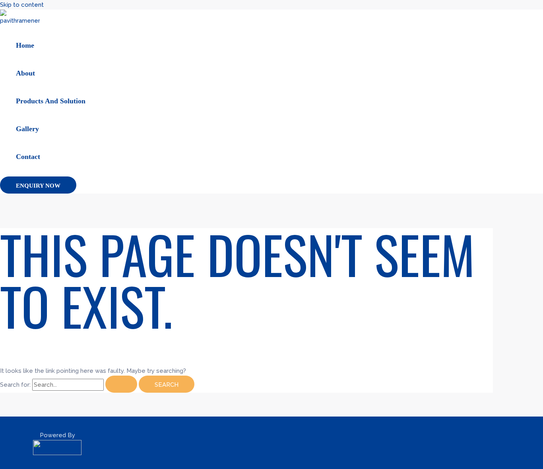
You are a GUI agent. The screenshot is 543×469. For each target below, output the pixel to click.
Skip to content (22, 4)
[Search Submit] (121, 384)
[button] (38, 185)
